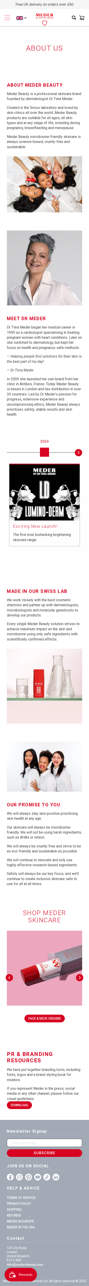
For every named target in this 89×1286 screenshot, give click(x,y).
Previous (10, 452)
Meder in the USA (21, 1227)
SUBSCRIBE (44, 1153)
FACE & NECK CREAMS (44, 1018)
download (19, 1105)
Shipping (14, 1209)
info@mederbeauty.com (25, 1264)
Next (78, 452)
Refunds (14, 1215)
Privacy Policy (19, 1203)
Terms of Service (21, 1198)
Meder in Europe (20, 1221)
